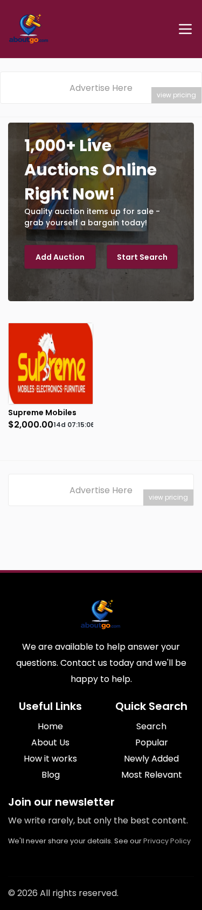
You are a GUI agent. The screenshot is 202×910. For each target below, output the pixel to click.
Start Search (142, 257)
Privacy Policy (167, 840)
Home (50, 726)
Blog (50, 775)
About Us (50, 742)
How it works (50, 758)
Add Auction (60, 257)
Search (151, 726)
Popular (151, 742)
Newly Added (151, 758)
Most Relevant (151, 775)
